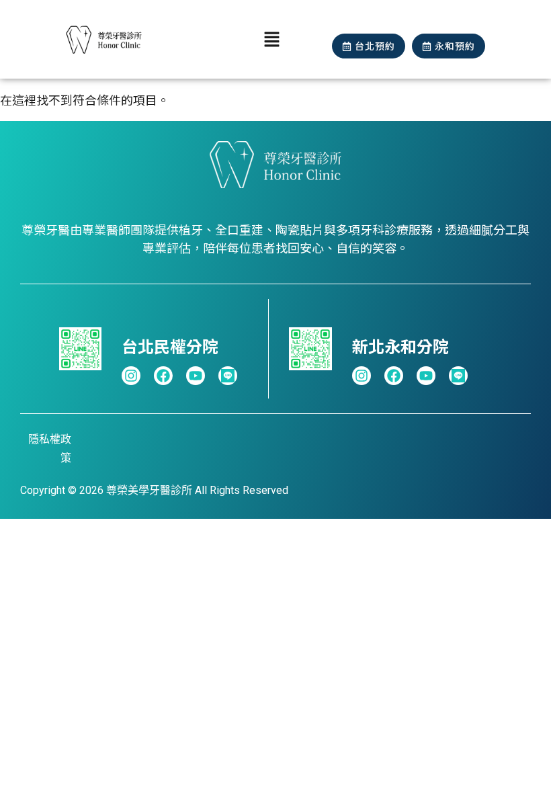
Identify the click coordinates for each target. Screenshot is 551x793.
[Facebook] (163, 375)
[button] (272, 39)
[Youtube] (195, 375)
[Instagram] (131, 375)
